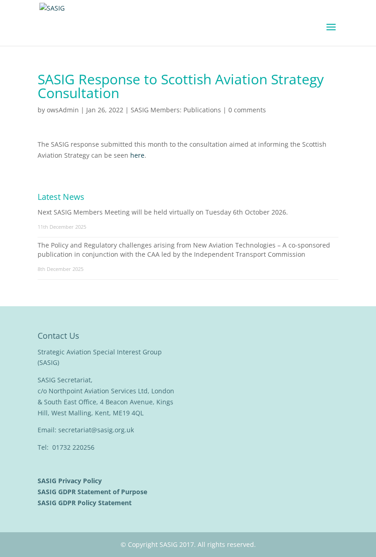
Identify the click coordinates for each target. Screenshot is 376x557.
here (136, 155)
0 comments (247, 109)
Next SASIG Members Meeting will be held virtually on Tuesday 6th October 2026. (163, 212)
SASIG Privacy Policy (71, 480)
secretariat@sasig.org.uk (96, 429)
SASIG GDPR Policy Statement (85, 502)
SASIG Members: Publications (176, 109)
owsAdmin (63, 109)
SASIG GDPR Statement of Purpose (93, 491)
